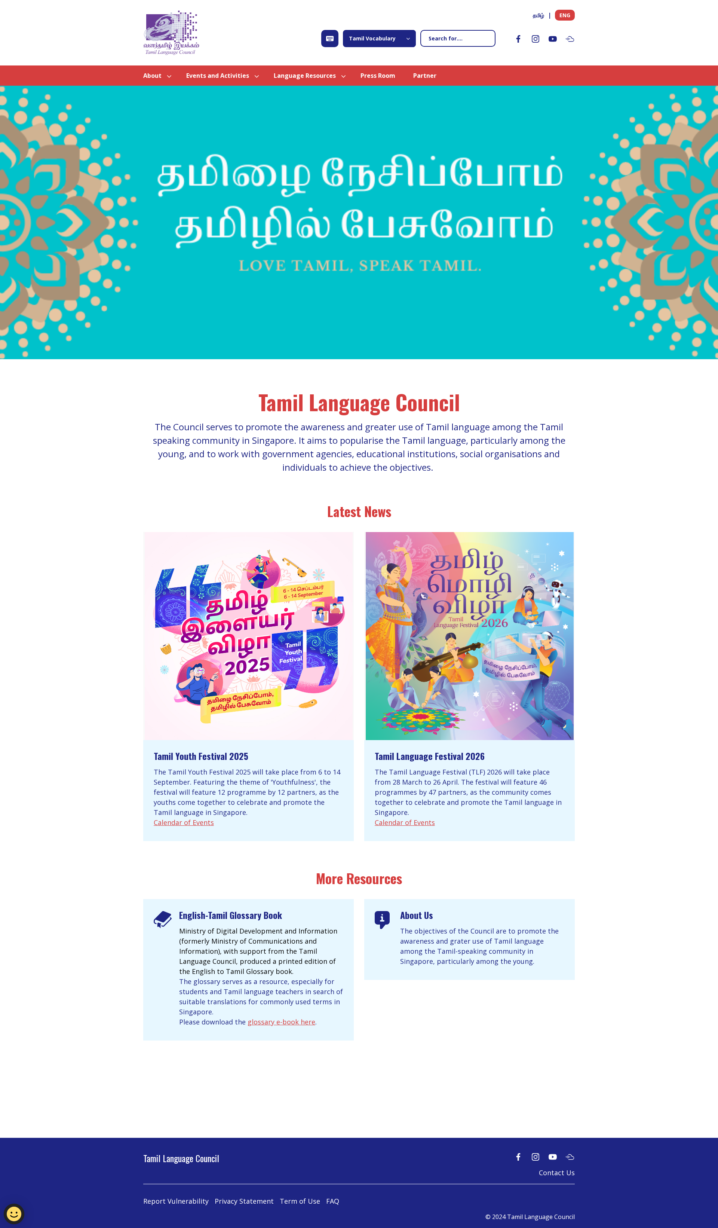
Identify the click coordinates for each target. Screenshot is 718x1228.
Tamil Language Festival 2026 (430, 756)
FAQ (332, 1201)
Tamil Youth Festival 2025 (201, 756)
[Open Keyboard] (329, 38)
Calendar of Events (184, 822)
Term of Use (300, 1201)
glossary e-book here (281, 1021)
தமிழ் (538, 15)
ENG (564, 15)
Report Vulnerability (176, 1201)
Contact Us (557, 1172)
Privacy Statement (244, 1201)
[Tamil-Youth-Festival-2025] (248, 636)
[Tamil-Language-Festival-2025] (469, 636)
